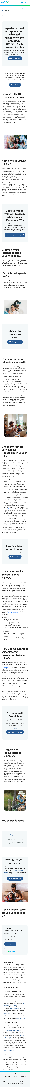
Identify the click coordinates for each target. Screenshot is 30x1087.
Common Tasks (14, 1073)
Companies (22, 1076)
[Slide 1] (11, 850)
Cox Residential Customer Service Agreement (13, 1005)
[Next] (7, 825)
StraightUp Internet (9, 508)
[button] (22, 2)
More (14, 1076)
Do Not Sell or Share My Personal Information (15, 1083)
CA (13, 9)
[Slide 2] (13, 850)
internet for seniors (12, 612)
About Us (7, 1076)
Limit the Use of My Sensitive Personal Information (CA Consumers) (15, 1081)
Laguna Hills (20, 9)
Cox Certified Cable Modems (12, 1030)
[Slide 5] (18, 850)
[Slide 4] (12, 957)
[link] (2, 2)
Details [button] (15, 728)
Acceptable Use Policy (14, 1008)
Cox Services (5, 9)
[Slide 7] (17, 957)
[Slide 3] (10, 957)
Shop (7, 1073)
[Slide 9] (21, 957)
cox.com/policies (20, 1018)
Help (22, 1073)
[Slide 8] (19, 957)
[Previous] (3, 825)
